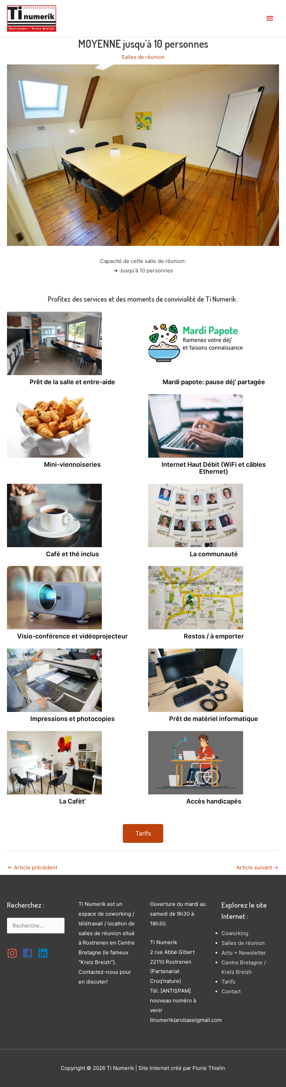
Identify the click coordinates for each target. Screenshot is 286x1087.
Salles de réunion (143, 57)
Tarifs (228, 981)
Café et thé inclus (72, 554)
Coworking (234, 933)
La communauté (214, 554)
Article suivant (257, 867)
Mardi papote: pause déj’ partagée (214, 382)
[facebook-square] (29, 953)
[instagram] (14, 953)
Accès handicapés (213, 801)
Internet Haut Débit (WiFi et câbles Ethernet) (213, 468)
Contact (231, 991)
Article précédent (32, 867)
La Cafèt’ (72, 801)
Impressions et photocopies (72, 718)
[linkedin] (45, 953)
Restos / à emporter (214, 636)
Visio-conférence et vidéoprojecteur (72, 636)
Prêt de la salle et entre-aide (72, 382)
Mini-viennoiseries (72, 464)
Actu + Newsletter (243, 952)
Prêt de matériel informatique (213, 718)
